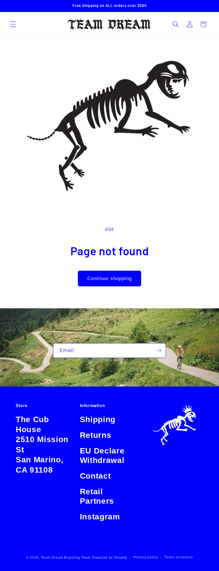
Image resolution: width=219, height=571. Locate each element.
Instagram (100, 516)
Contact (95, 475)
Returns (95, 435)
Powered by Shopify (109, 558)
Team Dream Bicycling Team (66, 558)
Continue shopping (109, 278)
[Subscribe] (159, 350)
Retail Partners (97, 496)
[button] (13, 24)
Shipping (97, 419)
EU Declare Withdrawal (102, 455)
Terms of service (178, 557)
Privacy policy (145, 557)
